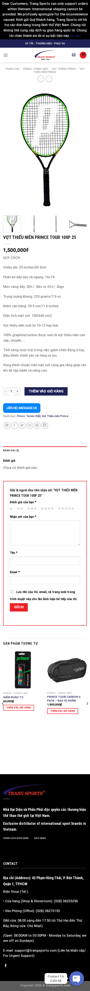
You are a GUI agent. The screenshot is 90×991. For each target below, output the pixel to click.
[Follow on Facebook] (5, 966)
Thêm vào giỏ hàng (46, 391)
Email (15, 572)
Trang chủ (12, 68)
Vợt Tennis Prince (64, 68)
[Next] (80, 148)
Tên (13, 553)
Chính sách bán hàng (15, 838)
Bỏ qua (75, 36)
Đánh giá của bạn (23, 502)
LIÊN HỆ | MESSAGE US (21, 408)
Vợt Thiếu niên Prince (55, 416)
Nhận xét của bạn (23, 517)
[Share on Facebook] (14, 425)
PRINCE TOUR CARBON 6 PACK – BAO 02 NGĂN (64, 698)
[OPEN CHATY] (76, 978)
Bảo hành (40, 838)
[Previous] (10, 148)
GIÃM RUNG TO (13, 697)
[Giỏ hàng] (83, 55)
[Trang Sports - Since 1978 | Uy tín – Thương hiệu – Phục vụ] (45, 55)
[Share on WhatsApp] (7, 425)
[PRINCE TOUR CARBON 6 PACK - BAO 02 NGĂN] (67, 670)
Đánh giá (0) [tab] (11, 450)
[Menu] (5, 55)
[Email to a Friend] (29, 425)
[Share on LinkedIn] (44, 425)
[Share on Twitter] (22, 425)
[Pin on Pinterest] (37, 425)
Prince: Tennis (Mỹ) (35, 68)
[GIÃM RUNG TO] (23, 670)
